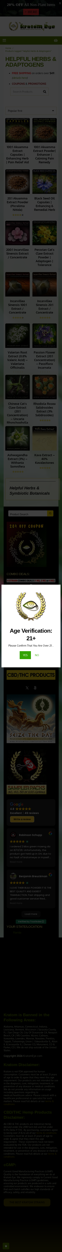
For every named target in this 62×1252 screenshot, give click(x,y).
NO (37, 655)
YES (25, 655)
